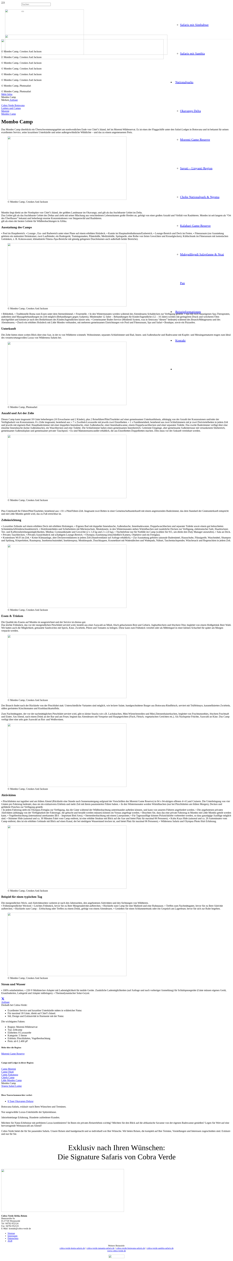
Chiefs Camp (7, 1077)
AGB (10, 1241)
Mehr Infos (6, 94)
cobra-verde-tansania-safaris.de (100, 1248)
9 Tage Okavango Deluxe (20, 1101)
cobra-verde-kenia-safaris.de (72, 1248)
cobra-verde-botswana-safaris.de (130, 1248)
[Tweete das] (2, 999)
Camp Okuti (7, 1071)
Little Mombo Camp (11, 1080)
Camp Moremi (8, 1069)
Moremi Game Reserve (13, 1053)
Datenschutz (13, 1238)
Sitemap (11, 1233)
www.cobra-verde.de (116, 1251)
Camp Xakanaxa (9, 1074)
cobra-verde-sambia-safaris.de (160, 1248)
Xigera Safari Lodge (11, 1086)
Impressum (12, 1236)
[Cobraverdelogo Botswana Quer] (86, 53)
